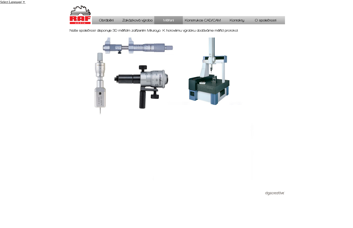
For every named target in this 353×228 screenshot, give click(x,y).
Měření (168, 21)
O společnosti (265, 21)
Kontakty (237, 21)
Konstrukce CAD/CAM (203, 21)
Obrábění (106, 21)
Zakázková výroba (137, 21)
